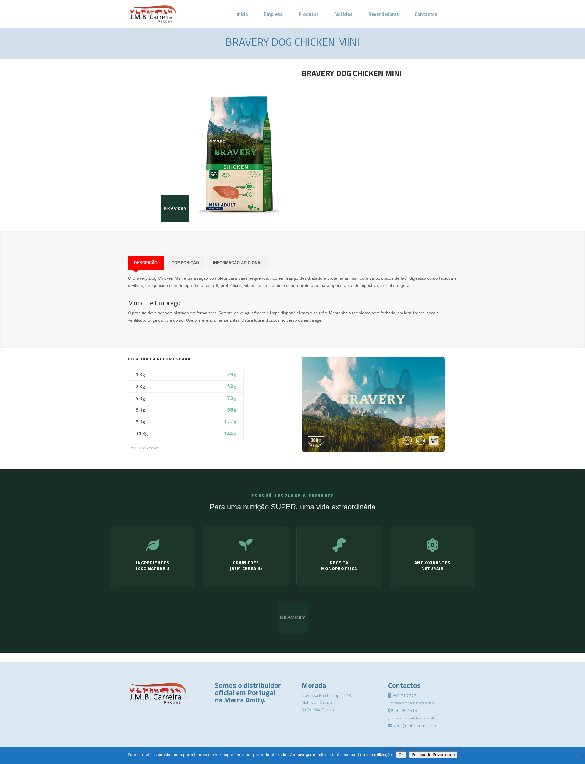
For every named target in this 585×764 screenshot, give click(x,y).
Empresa (273, 14)
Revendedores (383, 14)
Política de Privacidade (433, 754)
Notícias (344, 14)
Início (242, 14)
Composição (185, 262)
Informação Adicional (238, 262)
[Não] (577, 755)
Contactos (426, 14)
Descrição (146, 262)
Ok (401, 754)
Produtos (309, 14)
